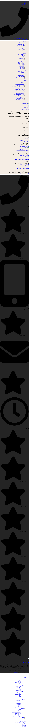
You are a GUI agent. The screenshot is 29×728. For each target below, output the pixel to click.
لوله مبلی (21, 66)
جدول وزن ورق (20, 100)
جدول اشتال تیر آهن (19, 84)
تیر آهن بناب (21, 42)
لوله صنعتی (21, 64)
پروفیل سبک (21, 75)
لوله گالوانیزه (21, 68)
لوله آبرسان (21, 62)
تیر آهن (22, 679)
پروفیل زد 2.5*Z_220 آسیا (22, 140)
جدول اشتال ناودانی (19, 87)
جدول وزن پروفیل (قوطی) (18, 94)
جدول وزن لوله (20, 98)
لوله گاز (22, 67)
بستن (28, 674)
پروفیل (22, 708)
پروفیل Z (22, 72)
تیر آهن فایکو (21, 44)
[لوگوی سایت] (25, 103)
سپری (22, 719)
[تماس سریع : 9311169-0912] (14, 36)
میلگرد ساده (21, 55)
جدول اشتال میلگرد (19, 85)
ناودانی (22, 718)
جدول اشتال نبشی (19, 89)
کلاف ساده (21, 58)
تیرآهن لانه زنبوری (20, 45)
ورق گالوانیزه (21, 49)
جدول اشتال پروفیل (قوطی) (17, 86)
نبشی (22, 717)
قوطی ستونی (21, 71)
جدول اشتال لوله (20, 90)
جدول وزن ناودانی (20, 95)
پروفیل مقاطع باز (20, 77)
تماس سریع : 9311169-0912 (21, 39)
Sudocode (15, 672)
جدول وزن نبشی (20, 97)
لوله (23, 699)
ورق (23, 685)
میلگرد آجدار (21, 54)
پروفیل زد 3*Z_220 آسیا (22, 168)
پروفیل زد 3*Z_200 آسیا (22, 150)
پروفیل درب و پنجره (19, 73)
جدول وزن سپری (20, 99)
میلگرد (22, 691)
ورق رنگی (21, 50)
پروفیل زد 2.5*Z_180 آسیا (22, 159)
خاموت (22, 59)
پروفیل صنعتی (20, 76)
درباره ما (26, 662)
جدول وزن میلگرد (20, 93)
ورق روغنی (21, 51)
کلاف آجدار (21, 57)
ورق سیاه (21, 47)
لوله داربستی (21, 63)
